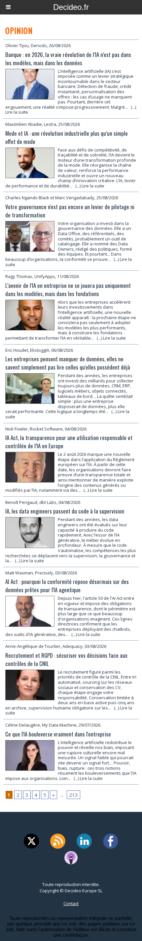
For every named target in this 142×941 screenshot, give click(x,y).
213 (73, 794)
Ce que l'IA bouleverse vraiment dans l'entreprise (58, 734)
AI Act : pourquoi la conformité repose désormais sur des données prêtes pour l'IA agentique (67, 585)
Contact (71, 903)
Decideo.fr (71, 7)
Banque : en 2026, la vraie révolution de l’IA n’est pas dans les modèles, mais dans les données (68, 58)
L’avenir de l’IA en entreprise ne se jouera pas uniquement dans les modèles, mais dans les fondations (68, 289)
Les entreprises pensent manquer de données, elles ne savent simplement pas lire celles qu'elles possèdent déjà (67, 363)
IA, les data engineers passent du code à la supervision (64, 511)
